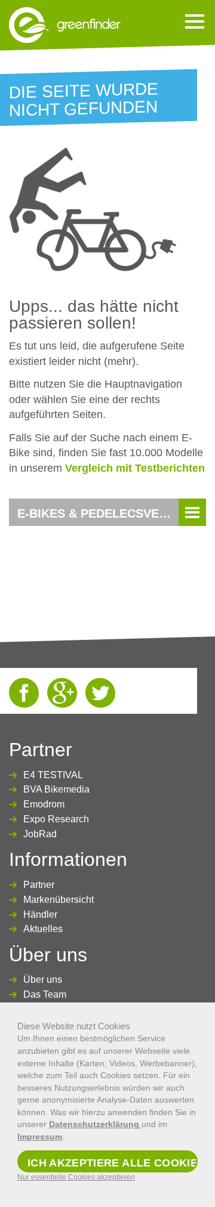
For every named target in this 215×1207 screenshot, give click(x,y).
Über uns (42, 979)
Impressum (39, 1136)
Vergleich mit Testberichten (135, 468)
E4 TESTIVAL (53, 775)
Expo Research (56, 819)
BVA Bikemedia (56, 789)
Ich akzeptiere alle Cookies (112, 1163)
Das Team (44, 994)
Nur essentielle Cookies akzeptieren (76, 1177)
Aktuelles (43, 929)
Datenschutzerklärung (95, 1124)
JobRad (40, 834)
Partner (38, 885)
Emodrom (43, 804)
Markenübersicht (58, 900)
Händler (40, 914)
